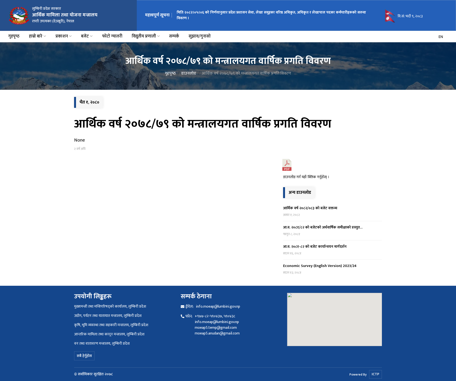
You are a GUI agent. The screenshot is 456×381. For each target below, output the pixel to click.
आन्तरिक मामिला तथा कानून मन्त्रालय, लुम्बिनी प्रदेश (109, 334)
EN (440, 37)
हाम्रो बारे (35, 36)
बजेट (85, 36)
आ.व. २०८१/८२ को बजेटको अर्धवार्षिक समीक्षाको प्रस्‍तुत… (323, 227)
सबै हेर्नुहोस (84, 356)
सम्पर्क (174, 36)
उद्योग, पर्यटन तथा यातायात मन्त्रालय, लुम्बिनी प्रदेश (108, 316)
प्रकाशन (62, 36)
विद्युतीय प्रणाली (144, 36)
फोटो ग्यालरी (112, 36)
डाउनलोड (188, 73)
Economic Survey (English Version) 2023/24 (319, 266)
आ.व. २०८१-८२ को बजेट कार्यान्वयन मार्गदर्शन (315, 246)
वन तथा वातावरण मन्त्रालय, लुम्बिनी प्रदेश (102, 343)
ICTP (375, 374)
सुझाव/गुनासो (200, 36)
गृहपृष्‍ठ (13, 36)
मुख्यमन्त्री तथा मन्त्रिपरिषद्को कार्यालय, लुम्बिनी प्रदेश (110, 306)
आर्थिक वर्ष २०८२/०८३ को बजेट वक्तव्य (310, 208)
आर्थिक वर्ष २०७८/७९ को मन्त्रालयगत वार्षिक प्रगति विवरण (202, 124)
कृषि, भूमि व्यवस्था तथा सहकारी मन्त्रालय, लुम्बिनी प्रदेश (111, 325)
